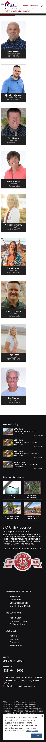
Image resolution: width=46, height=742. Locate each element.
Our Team (14, 639)
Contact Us (15, 642)
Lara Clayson (13, 268)
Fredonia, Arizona (18, 621)
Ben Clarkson (13, 52)
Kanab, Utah (15, 618)
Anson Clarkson (13, 311)
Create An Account (30, 6)
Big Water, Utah (17, 624)
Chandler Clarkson (13, 95)
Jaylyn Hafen (13, 355)
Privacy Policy (32, 731)
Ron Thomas (13, 398)
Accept (36, 736)
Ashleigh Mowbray (13, 225)
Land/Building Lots (19, 603)
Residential (15, 596)
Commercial (15, 599)
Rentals (13, 636)
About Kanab (16, 645)
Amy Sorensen (13, 181)
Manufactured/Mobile (20, 606)
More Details (38, 435)
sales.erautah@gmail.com (17, 11)
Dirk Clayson (13, 138)
